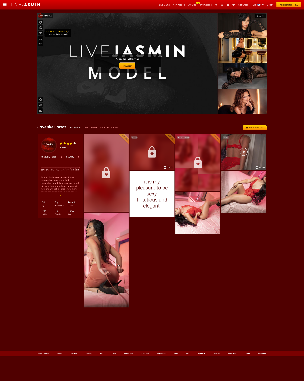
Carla (114, 353)
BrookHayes (233, 353)
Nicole (59, 353)
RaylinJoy (262, 353)
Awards (192, 4)
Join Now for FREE (288, 4)
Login (270, 4)
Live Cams (164, 4)
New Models (179, 4)
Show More (242, 108)
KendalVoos (128, 353)
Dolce (176, 353)
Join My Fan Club (256, 128)
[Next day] (79, 157)
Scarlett (74, 353)
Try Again (127, 66)
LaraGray (88, 353)
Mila (188, 353)
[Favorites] (233, 4)
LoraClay (216, 353)
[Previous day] (61, 157)
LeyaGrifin (161, 353)
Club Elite (216, 4)
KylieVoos (145, 353)
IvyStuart (201, 353)
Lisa (102, 353)
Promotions (206, 4)
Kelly (248, 353)
